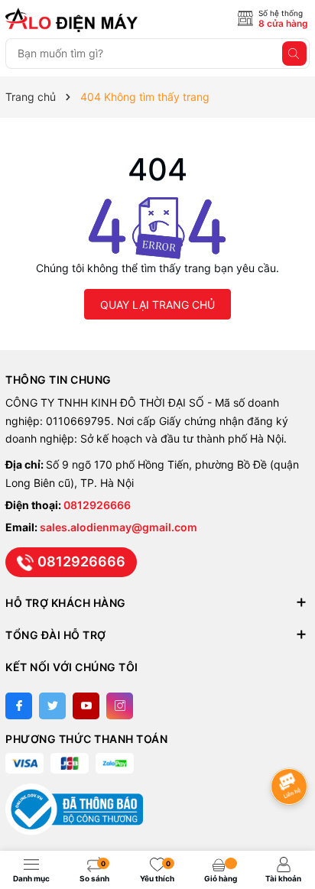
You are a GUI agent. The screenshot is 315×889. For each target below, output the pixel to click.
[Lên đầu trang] (291, 745)
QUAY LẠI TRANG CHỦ (157, 304)
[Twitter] (52, 706)
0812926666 (97, 504)
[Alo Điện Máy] (74, 20)
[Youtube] (86, 706)
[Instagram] (119, 706)
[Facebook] (18, 706)
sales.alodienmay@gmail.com (118, 527)
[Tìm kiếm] (294, 53)
